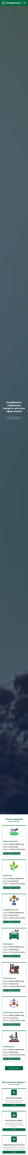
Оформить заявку (15, 853)
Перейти (6, 853)
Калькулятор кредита (14, 418)
